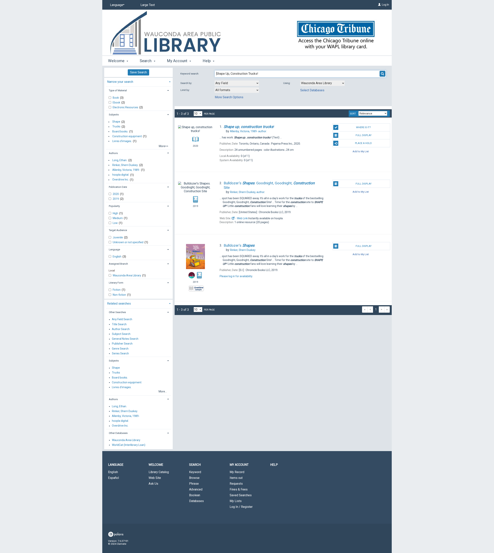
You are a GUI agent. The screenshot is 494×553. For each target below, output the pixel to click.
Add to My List (361, 151)
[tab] (138, 81)
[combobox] (237, 83)
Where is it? (363, 127)
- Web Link (241, 218)
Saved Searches (241, 495)
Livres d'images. (122, 141)
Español (113, 478)
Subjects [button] (114, 114)
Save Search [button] (138, 72)
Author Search (121, 329)
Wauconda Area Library (127, 275)
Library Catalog (159, 472)
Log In (385, 4)
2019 (116, 198)
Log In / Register (241, 507)
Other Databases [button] (118, 433)
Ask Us (153, 483)
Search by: (186, 83)
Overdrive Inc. (120, 179)
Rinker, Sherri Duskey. (125, 165)
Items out (236, 478)
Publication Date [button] (118, 186)
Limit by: (185, 90)
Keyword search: (190, 73)
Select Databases (312, 90)
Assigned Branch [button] (118, 263)
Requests (236, 483)
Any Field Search (122, 319)
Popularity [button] (114, 206)
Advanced (195, 489)
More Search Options (229, 97)
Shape (116, 121)
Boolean (194, 495)
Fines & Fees (239, 489)
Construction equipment (127, 136)
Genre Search (120, 348)
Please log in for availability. (236, 276)
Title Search (119, 324)
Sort (353, 113)
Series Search (120, 353)
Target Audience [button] (118, 230)
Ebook (117, 102)
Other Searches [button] (117, 312)
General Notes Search (125, 338)
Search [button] (146, 60)
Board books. (120, 131)
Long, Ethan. (119, 160)
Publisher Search (122, 343)
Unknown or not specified (128, 242)
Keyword (195, 472)
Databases (196, 501)
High (116, 213)
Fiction (117, 289)
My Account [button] (177, 60)
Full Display (363, 135)
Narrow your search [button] (120, 82)
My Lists (236, 501)
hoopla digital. (120, 174)
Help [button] (207, 60)
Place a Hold (363, 143)
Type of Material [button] (118, 90)
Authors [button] (113, 153)
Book (116, 97)
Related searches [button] (119, 303)
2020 (116, 194)
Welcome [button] (116, 60)
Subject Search (121, 333)
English (117, 256)
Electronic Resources (126, 107)
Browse (194, 478)
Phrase (194, 483)
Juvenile (118, 237)
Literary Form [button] (116, 282)
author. (248, 131)
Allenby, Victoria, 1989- (126, 169)
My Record (237, 472)
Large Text (147, 5)
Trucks (116, 126)
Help (274, 465)
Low (115, 222)
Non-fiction (120, 294)
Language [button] (114, 249)
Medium (118, 218)
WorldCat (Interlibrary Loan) (128, 444)
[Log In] (379, 4)
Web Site (155, 478)
